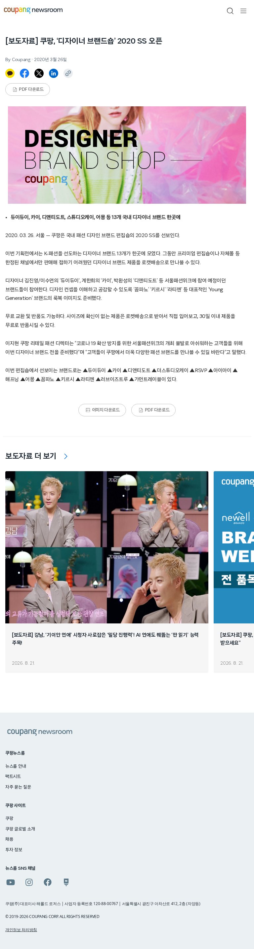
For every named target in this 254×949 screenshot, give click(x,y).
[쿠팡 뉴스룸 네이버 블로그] (66, 882)
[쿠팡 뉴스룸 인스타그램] (29, 882)
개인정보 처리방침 (21, 929)
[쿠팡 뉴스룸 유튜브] (10, 882)
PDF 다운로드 (31, 89)
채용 (9, 839)
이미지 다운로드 (106, 410)
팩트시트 (13, 776)
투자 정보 (13, 850)
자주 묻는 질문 (18, 787)
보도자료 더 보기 (31, 456)
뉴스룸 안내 (15, 766)
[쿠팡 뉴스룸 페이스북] (47, 882)
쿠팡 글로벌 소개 (20, 829)
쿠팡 (9, 818)
